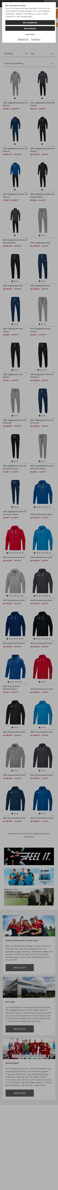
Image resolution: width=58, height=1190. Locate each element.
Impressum (35, 39)
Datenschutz (23, 39)
